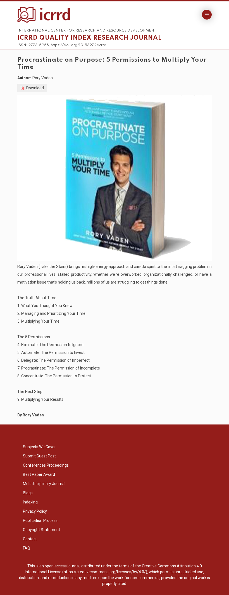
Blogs (28, 493)
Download (34, 88)
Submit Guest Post (39, 456)
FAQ (26, 548)
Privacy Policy (35, 511)
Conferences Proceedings (46, 465)
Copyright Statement (41, 529)
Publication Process (40, 520)
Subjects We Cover (39, 447)
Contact (30, 539)
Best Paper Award (39, 474)
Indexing (30, 502)
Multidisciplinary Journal (44, 483)
